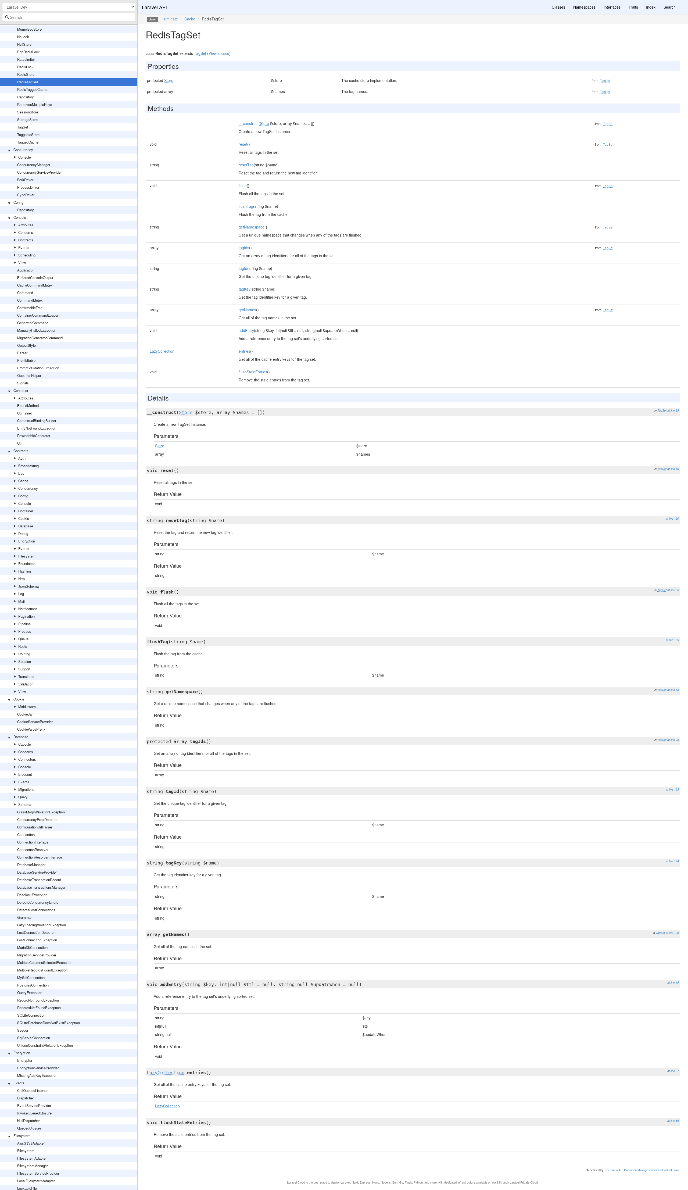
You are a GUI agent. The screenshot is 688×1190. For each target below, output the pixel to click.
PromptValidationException (38, 367)
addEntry (246, 330)
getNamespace (251, 227)
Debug (23, 533)
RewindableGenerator (33, 435)
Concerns (25, 232)
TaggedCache (27, 142)
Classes (558, 7)
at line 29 (673, 410)
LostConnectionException (37, 939)
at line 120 (672, 518)
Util (19, 443)
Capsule (24, 744)
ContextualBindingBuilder (36, 420)
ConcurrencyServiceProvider (39, 172)
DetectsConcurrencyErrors (37, 902)
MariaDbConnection (32, 947)
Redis (22, 646)
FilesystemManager (32, 1165)
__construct (249, 123)
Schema (24, 804)
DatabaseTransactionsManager (41, 887)
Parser (22, 352)
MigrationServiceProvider (36, 954)
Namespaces (584, 7)
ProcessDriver (28, 187)
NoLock (23, 36)
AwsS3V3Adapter (31, 1143)
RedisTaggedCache (32, 89)
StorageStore (27, 119)
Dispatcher (25, 1097)
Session (24, 661)
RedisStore (25, 74)
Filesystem (26, 556)
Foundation (26, 563)
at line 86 (673, 1120)
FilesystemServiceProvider (38, 1173)
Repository (25, 96)
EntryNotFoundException (36, 428)
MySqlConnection (31, 977)
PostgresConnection (33, 985)
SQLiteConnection (31, 1015)
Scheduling (26, 255)
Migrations (26, 789)
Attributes (25, 224)
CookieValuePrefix (31, 729)
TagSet (22, 127)
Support (24, 668)
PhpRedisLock (28, 51)
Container (20, 390)
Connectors (27, 759)
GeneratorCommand (32, 322)
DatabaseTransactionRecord (39, 879)
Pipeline (24, 623)
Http (21, 578)
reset (243, 144)
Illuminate (170, 19)
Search (670, 7)
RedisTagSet (27, 81)
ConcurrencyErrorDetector (37, 819)
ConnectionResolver (32, 849)
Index (650, 7)
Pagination (26, 616)
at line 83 (673, 690)
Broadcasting (28, 465)
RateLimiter (26, 59)
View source (219, 53)
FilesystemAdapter (31, 1158)
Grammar (24, 917)
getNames (247, 309)
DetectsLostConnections (36, 909)
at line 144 (672, 861)
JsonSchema (28, 586)
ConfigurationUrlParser (34, 827)
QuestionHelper (29, 375)
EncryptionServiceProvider (38, 1067)
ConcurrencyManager (33, 164)
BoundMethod (28, 405)
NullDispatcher (28, 1120)
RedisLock (25, 66)
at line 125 (672, 933)
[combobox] (68, 17)
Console (24, 157)
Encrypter (24, 1060)
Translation (26, 676)
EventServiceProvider (34, 1105)
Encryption (26, 541)
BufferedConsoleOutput (35, 277)
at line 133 (672, 789)
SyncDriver (25, 194)
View (22, 262)
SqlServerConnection (33, 1037)
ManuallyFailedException (36, 330)
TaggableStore (28, 134)
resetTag (246, 164)
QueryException (29, 992)
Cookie (23, 518)
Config (18, 202)
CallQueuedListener (32, 1090)
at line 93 (673, 740)
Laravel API (154, 6)
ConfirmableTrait (29, 307)
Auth (22, 458)
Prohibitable (26, 360)
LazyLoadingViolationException (41, 924)
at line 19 (673, 982)
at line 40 (673, 469)
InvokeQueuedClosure (34, 1113)
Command (25, 292)
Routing (24, 653)
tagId (243, 268)
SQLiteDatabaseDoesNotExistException (48, 1022)
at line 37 (673, 1071)
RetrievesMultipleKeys (34, 104)
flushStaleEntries (253, 371)
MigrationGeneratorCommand (40, 337)
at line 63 (673, 590)
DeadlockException (32, 894)
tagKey (244, 289)
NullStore (24, 44)
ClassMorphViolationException (41, 811)
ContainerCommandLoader (37, 315)
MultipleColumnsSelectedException (44, 962)
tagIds (244, 247)
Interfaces (612, 7)
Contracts (25, 239)
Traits (633, 7)
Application (25, 270)
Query (23, 796)
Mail (21, 601)
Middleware (27, 706)
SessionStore (27, 112)
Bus (21, 473)
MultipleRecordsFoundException (42, 970)
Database (25, 525)
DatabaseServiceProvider (37, 872)
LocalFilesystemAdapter (36, 1180)
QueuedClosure (29, 1128)
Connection (26, 834)
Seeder (22, 1030)
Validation (25, 684)
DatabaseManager (31, 864)
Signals (23, 382)
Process (24, 631)
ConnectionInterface (32, 842)
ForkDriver (25, 179)
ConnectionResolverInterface (39, 857)
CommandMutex (30, 300)
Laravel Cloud (296, 1182)
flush (243, 185)
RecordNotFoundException (38, 1000)
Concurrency (23, 149)
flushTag (246, 206)
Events (23, 247)
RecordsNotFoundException (39, 1007)
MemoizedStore (29, 29)
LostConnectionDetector (36, 932)
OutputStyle (26, 345)
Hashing (24, 571)
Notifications (28, 608)
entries (244, 351)
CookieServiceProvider (35, 721)
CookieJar (25, 714)
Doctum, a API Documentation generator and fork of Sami (641, 1170)
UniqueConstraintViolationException (45, 1045)
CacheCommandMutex (35, 285)
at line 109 (672, 640)
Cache (23, 480)
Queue (23, 638)
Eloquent (25, 774)
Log (21, 593)
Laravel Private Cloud (524, 1182)
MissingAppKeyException (37, 1075)
